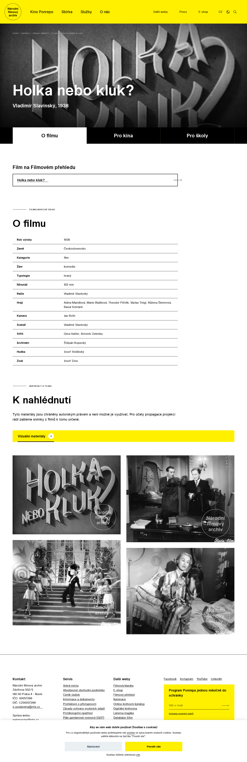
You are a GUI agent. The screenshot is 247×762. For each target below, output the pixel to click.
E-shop (204, 12)
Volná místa (70, 685)
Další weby (161, 12)
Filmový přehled (124, 695)
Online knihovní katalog (129, 704)
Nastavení (93, 746)
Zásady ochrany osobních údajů (84, 708)
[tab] (36, 436)
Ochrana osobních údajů (181, 713)
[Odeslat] (225, 705)
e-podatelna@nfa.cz (26, 707)
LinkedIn (216, 679)
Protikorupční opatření (78, 713)
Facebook (170, 679)
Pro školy (197, 135)
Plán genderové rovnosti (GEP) (83, 717)
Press (183, 12)
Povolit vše (154, 746)
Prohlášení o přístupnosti (79, 704)
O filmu (49, 135)
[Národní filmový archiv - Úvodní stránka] (13, 11)
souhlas (131, 732)
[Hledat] (235, 12)
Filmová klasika (123, 685)
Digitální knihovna (125, 708)
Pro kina (123, 135)
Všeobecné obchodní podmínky (84, 690)
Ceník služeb (71, 695)
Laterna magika (123, 713)
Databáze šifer (123, 717)
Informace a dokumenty (79, 699)
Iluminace (119, 699)
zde (138, 754)
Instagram (186, 679)
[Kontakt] (228, 12)
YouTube (202, 679)
